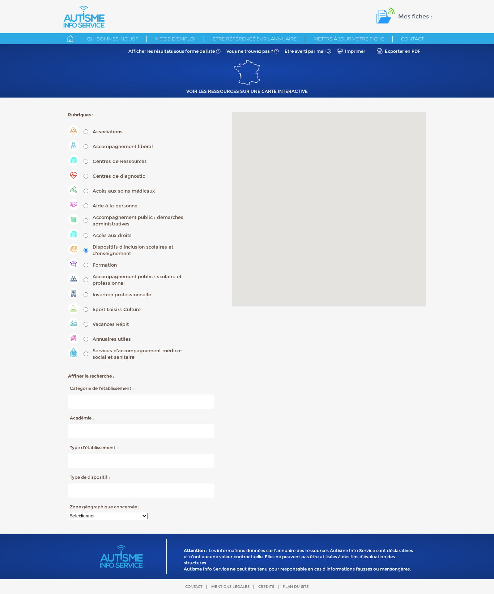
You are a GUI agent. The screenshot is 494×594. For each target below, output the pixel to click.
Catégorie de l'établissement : (102, 388)
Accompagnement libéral (123, 146)
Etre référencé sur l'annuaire (255, 39)
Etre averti (305, 51)
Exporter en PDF (402, 51)
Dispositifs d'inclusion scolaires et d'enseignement (133, 250)
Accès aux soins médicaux (124, 191)
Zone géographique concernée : (105, 506)
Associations (108, 131)
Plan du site (296, 586)
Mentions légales (230, 586)
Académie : (82, 418)
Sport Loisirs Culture (117, 309)
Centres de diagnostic (119, 176)
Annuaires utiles (112, 339)
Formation (105, 265)
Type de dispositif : (90, 477)
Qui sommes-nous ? (113, 39)
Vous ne (249, 51)
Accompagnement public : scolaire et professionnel (137, 280)
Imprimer (355, 51)
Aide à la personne (115, 205)
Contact (412, 39)
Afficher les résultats (171, 51)
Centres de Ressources (120, 161)
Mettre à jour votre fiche (349, 39)
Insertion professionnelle (122, 294)
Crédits (266, 586)
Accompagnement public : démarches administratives (138, 220)
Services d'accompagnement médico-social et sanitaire (137, 354)
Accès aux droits (112, 235)
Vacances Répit (111, 324)
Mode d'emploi (175, 39)
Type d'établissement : (94, 447)
